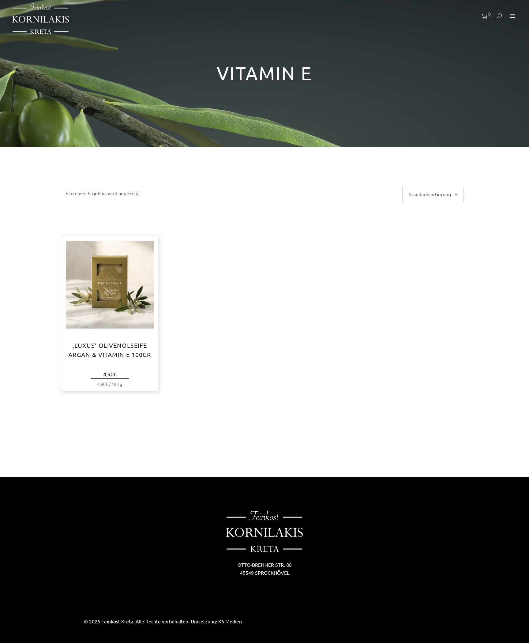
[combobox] (432, 194)
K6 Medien (230, 621)
